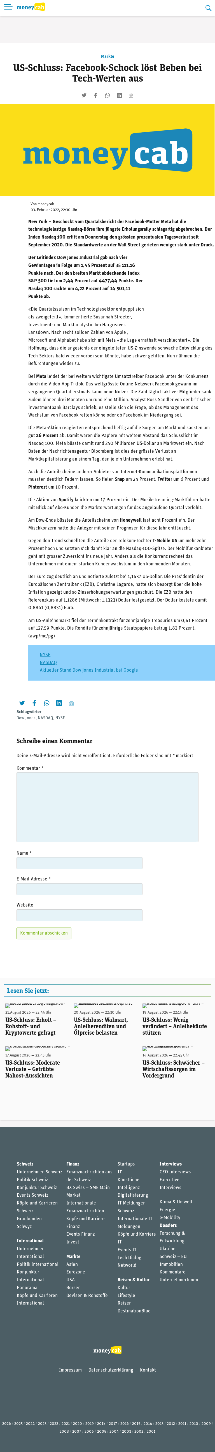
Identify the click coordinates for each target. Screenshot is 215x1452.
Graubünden (29, 1219)
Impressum (70, 1370)
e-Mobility (170, 1217)
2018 (101, 1424)
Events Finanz (80, 1234)
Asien (72, 1264)
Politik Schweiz (32, 1180)
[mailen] (131, 95)
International (30, 1241)
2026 (6, 1424)
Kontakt (148, 1370)
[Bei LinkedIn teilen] (119, 95)
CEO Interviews (175, 1172)
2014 (148, 1424)
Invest (72, 1242)
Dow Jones (26, 718)
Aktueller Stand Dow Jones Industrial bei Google (89, 670)
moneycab (46, 204)
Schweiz (25, 1164)
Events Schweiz (32, 1195)
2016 (124, 1424)
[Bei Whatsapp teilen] (107, 95)
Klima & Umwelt (176, 1202)
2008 (64, 1431)
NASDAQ (48, 662)
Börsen (73, 1287)
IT (120, 1172)
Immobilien (171, 1264)
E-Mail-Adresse (34, 879)
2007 (76, 1431)
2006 (89, 1431)
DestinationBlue (134, 1311)
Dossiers (168, 1225)
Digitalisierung (133, 1195)
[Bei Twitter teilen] (84, 95)
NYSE (45, 655)
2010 (194, 1424)
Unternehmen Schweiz (39, 1172)
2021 (66, 1424)
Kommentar (30, 768)
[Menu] (8, 8)
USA (70, 1280)
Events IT (127, 1250)
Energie (167, 1210)
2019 (89, 1424)
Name (24, 853)
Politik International (38, 1264)
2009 (206, 1424)
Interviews (171, 1164)
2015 (136, 1424)
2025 (18, 1424)
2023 (42, 1424)
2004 (114, 1431)
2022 (54, 1424)
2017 (113, 1424)
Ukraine (168, 1249)
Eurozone (75, 1272)
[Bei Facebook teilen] (96, 95)
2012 (171, 1424)
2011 (182, 1424)
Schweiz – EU (173, 1256)
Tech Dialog (129, 1258)
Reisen (125, 1303)
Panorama (27, 1287)
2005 (101, 1431)
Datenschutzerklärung (110, 1370)
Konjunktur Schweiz (37, 1187)
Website (25, 905)
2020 (77, 1424)
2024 (30, 1424)
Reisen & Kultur (133, 1280)
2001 (151, 1431)
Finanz (72, 1164)
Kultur (124, 1287)
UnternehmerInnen (179, 1280)
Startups (126, 1164)
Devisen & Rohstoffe (87, 1295)
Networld (127, 1265)
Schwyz (24, 1226)
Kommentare (173, 1272)
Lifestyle (126, 1295)
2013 (159, 1424)
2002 (138, 1431)
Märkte (107, 56)
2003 (126, 1431)
